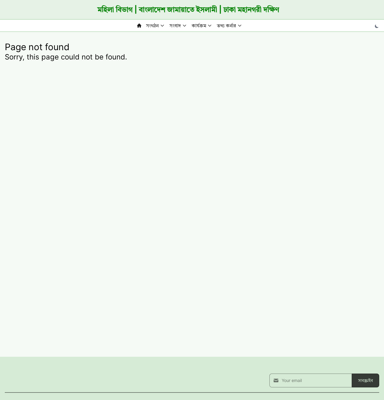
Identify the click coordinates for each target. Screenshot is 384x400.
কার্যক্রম (199, 26)
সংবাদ (175, 26)
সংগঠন (152, 26)
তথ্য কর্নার (226, 26)
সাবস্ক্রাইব (365, 380)
